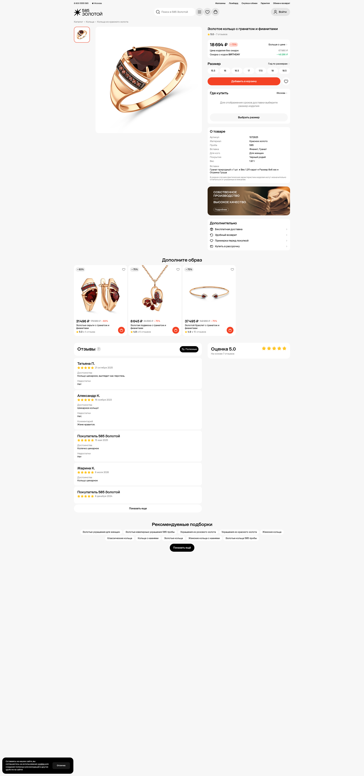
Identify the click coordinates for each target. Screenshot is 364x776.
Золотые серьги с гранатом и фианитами (92, 327)
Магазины (220, 3)
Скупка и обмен (249, 3)
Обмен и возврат (281, 3)
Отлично (61, 765)
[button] (249, 131)
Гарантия (265, 3)
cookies (41, 764)
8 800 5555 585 (81, 3)
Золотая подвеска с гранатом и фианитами (148, 327)
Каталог (78, 21)
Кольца (90, 21)
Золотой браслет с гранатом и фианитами (202, 327)
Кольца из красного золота (112, 21)
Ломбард (233, 3)
